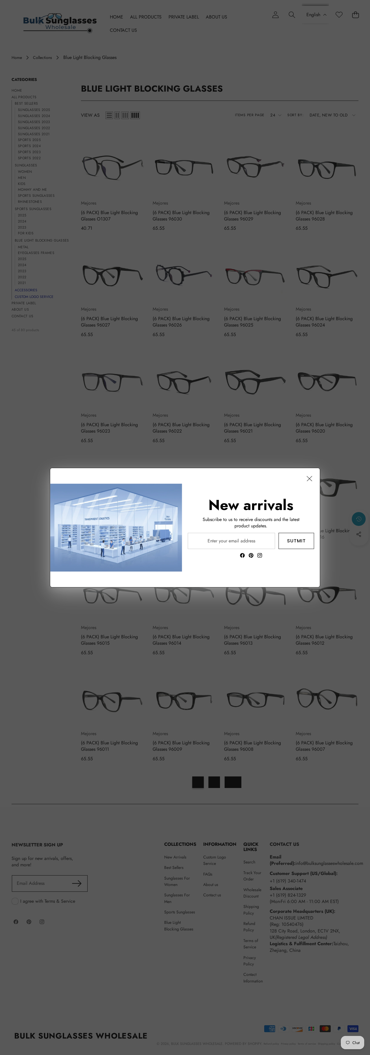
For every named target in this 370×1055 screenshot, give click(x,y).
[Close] (309, 478)
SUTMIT (296, 540)
